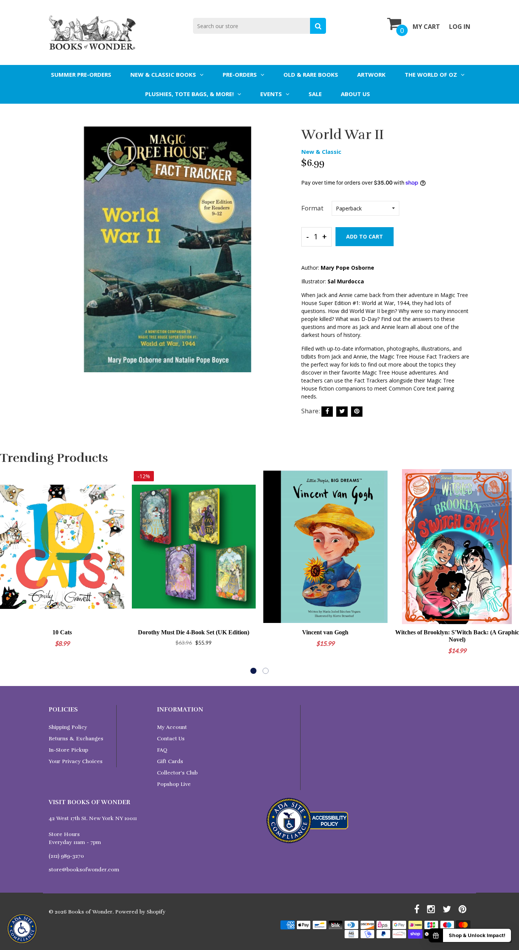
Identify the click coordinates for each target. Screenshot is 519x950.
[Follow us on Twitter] (342, 411)
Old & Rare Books (310, 74)
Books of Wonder (90, 912)
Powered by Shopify (140, 912)
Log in (459, 26)
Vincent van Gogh (325, 632)
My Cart (426, 26)
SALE (315, 94)
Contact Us (171, 738)
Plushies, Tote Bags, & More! (189, 94)
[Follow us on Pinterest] (356, 411)
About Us (355, 94)
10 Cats (62, 632)
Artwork (371, 74)
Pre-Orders (240, 74)
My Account (172, 727)
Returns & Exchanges (76, 738)
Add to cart (364, 236)
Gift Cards (170, 761)
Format (312, 208)
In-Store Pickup (68, 750)
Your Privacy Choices (76, 761)
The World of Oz (431, 74)
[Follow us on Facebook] (327, 411)
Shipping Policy (68, 727)
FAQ (162, 750)
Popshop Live (174, 784)
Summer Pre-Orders (81, 74)
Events (271, 94)
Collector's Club (177, 773)
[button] (253, 671)
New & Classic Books (163, 74)
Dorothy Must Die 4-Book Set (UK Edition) (193, 632)
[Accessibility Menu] (22, 928)
